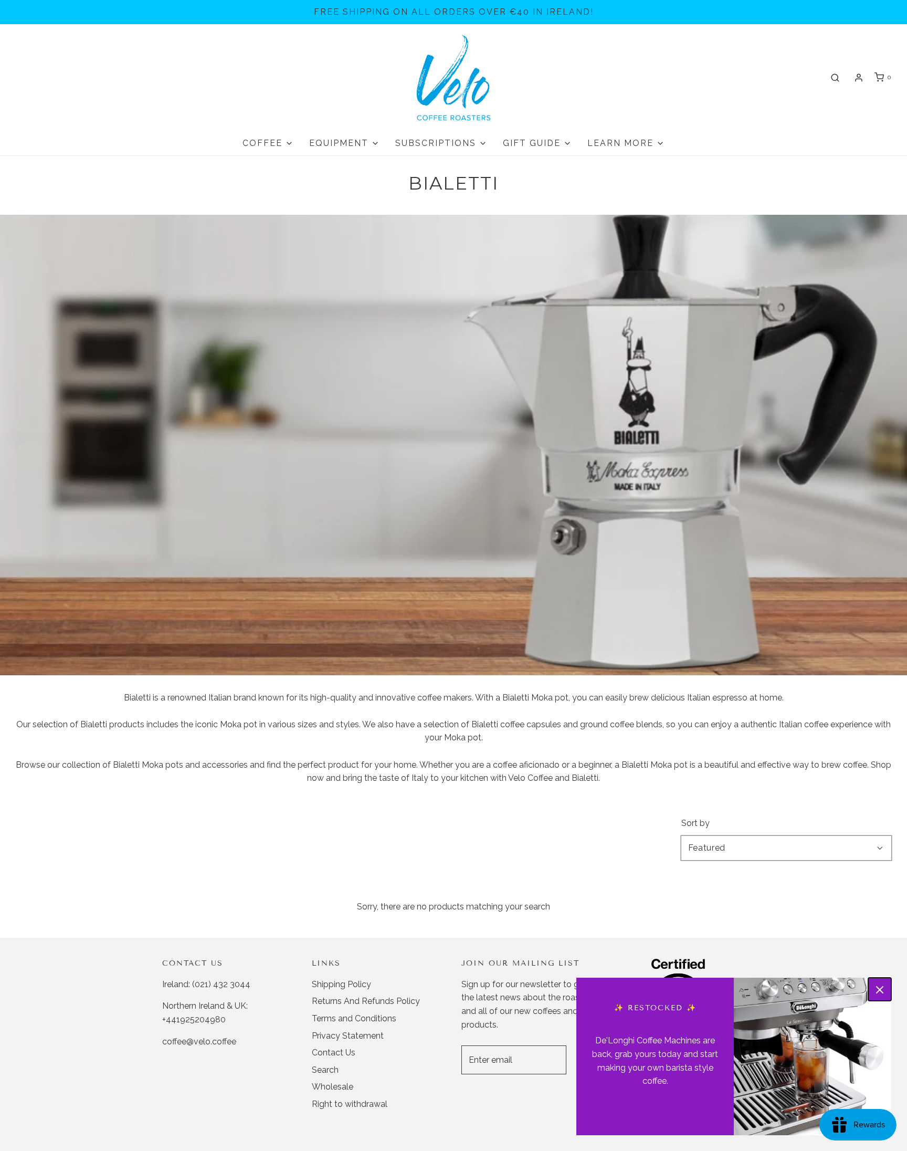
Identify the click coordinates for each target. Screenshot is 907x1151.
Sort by (695, 823)
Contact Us (333, 1053)
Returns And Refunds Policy (366, 1001)
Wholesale (332, 1087)
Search (325, 1070)
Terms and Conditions (354, 1018)
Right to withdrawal (349, 1104)
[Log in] (858, 77)
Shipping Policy (341, 984)
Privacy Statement (348, 1036)
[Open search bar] (835, 77)
